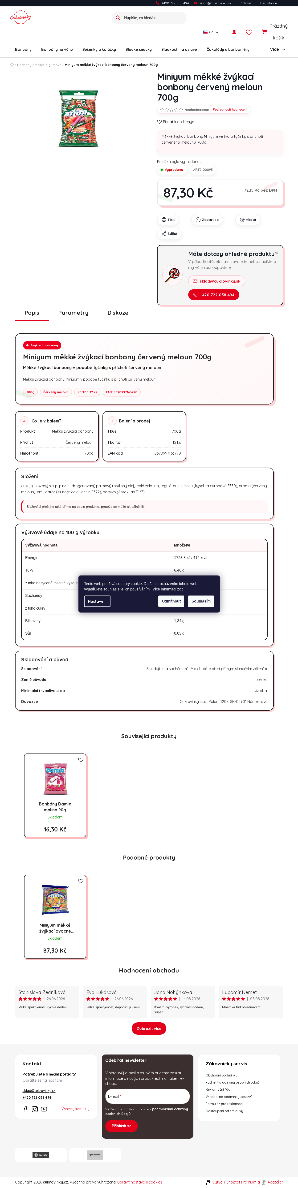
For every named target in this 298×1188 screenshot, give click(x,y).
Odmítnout (171, 601)
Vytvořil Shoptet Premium (234, 1182)
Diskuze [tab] (117, 312)
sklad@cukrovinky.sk (215, 3)
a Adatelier (270, 1182)
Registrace (268, 3)
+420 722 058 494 (175, 3)
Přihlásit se (121, 1126)
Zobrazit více (149, 1028)
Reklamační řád (218, 1089)
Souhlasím (201, 601)
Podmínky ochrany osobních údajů (233, 1082)
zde (180, 589)
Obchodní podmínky (221, 1075)
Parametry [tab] (73, 312)
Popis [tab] (31, 312)
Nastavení (97, 601)
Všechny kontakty (75, 1109)
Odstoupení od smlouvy (224, 1111)
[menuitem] (23, 49)
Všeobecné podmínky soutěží (229, 1097)
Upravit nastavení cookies (139, 1182)
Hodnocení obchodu (149, 970)
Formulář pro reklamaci (224, 1104)
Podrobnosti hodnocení (230, 109)
